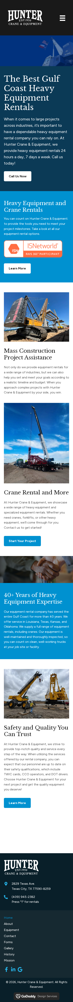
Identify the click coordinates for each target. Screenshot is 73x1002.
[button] (6, 969)
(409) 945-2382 (23, 897)
